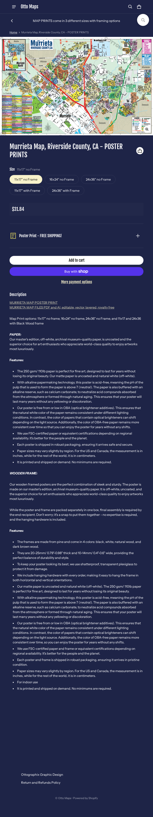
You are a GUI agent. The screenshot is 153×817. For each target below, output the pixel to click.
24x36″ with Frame (65, 191)
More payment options (76, 282)
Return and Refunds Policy (40, 783)
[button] (130, 6)
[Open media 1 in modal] (76, 86)
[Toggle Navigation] (14, 6)
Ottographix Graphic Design (42, 775)
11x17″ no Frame (25, 179)
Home (13, 32)
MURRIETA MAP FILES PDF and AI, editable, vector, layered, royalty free (62, 307)
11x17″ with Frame (27, 191)
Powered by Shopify (85, 798)
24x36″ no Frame (98, 179)
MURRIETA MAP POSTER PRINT (34, 303)
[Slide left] (12, 20)
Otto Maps (64, 798)
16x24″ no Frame (61, 179)
